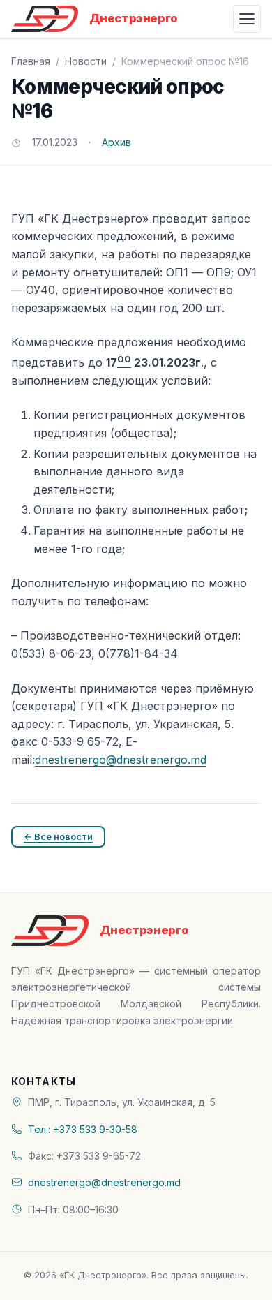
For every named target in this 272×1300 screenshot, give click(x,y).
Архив (116, 142)
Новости (86, 61)
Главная (30, 61)
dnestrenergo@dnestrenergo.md (120, 760)
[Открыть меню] (247, 19)
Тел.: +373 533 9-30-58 (82, 1129)
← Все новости (58, 836)
